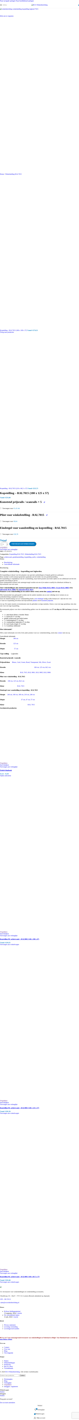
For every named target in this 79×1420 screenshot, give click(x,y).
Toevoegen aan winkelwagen (23, 544)
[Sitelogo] (39, 5)
